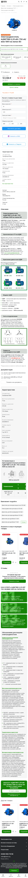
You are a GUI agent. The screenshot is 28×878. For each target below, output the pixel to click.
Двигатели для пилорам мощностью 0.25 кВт (14, 505)
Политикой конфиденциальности (19, 865)
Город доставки (6, 115)
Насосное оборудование (8, 846)
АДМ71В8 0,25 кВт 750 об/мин (8, 493)
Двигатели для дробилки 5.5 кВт (10, 518)
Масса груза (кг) (6, 104)
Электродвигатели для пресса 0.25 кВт (12, 508)
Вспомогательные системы (9, 842)
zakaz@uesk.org (14, 795)
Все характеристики (7, 183)
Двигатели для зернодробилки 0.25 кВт (12, 515)
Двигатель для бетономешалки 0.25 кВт (12, 512)
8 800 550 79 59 (7, 854)
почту (21, 599)
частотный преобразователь (11, 252)
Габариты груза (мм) (7, 121)
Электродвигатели (6, 839)
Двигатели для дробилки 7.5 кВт (10, 522)
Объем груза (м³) (6, 109)
